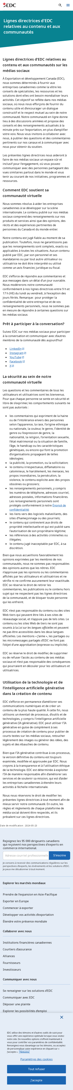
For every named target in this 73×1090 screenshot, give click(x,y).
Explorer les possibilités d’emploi (25, 1011)
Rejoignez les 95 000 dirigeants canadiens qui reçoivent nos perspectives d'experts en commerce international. (33, 844)
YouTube (15, 357)
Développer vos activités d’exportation (28, 915)
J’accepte (36, 1080)
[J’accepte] (61, 1017)
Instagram (16, 353)
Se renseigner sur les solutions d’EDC (28, 991)
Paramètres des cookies (36, 1059)
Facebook (16, 361)
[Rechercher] (60, 5)
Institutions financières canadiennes (27, 943)
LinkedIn (15, 349)
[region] (36, 1051)
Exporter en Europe (16, 901)
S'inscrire (59, 855)
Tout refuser (36, 1069)
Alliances (9, 956)
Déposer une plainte (16, 1004)
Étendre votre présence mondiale (25, 921)
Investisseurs (12, 970)
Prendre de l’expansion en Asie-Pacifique (30, 894)
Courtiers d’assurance (17, 949)
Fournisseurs (11, 963)
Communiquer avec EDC (19, 997)
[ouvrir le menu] (68, 5)
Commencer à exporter (18, 908)
